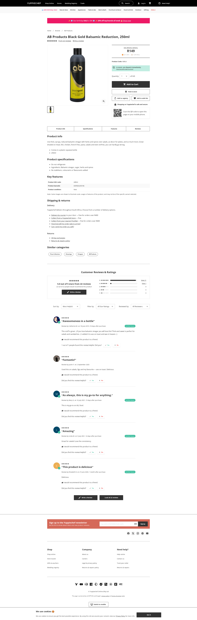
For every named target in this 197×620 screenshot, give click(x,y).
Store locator (51, 559)
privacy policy (105, 596)
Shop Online (49, 3)
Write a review (78, 41)
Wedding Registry (71, 3)
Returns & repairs (123, 567)
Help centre (121, 554)
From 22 (64, 41)
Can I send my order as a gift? (62, 227)
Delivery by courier (58, 215)
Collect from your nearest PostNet (64, 221)
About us (85, 554)
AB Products (68, 31)
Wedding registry (53, 567)
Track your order (122, 563)
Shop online (51, 554)
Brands (57, 31)
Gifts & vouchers (52, 563)
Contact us (120, 559)
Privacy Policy (120, 616)
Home (49, 31)
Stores (59, 3)
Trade (83, 3)
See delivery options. (131, 48)
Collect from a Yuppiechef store (63, 218)
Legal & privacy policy (89, 563)
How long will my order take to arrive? (65, 224)
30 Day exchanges (58, 238)
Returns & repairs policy (60, 241)
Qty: (115, 76)
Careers (84, 559)
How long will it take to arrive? (124, 69)
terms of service (116, 596)
